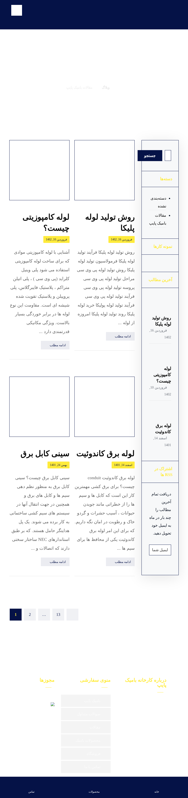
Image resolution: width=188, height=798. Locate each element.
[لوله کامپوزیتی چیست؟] (161, 356)
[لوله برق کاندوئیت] (161, 413)
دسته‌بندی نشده (158, 202)
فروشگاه (93, 754)
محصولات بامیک (88, 740)
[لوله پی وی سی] (161, 14)
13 (58, 614)
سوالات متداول (88, 714)
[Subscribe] (155, 550)
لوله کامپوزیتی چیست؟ (162, 374)
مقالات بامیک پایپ (157, 219)
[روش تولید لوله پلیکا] (161, 305)
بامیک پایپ (92, 701)
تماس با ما (92, 767)
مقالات (95, 727)
